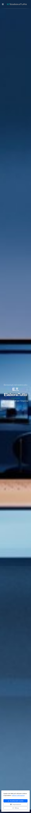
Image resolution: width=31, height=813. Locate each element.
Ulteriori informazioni (18, 795)
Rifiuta (17, 808)
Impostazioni (16, 804)
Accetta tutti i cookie (16, 801)
